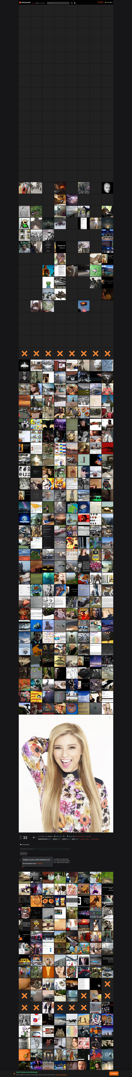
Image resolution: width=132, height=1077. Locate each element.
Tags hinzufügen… (95, 839)
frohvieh (64, 839)
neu (33, 3)
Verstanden (114, 1073)
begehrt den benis (42, 839)
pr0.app (100, 2)
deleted (49, 836)
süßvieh (55, 839)
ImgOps (71, 836)
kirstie (73, 839)
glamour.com (58, 836)
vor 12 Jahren (41, 836)
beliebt (37, 3)
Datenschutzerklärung (61, 1074)
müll (41, 3)
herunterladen (81, 836)
